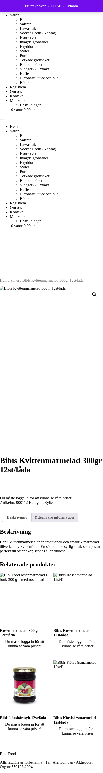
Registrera (18, 87)
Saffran (26, 24)
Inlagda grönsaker (34, 42)
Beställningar (30, 105)
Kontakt (16, 96)
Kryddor (27, 46)
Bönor (25, 82)
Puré (23, 55)
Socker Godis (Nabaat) (38, 33)
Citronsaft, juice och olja (39, 78)
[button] (94, 294)
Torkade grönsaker (35, 60)
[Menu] (2, 119)
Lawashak (28, 28)
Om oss (16, 91)
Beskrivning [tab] (17, 517)
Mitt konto (18, 100)
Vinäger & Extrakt (34, 69)
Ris (22, 19)
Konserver (28, 37)
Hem (4, 280)
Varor (14, 15)
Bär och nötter (31, 64)
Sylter (24, 51)
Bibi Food (8, 754)
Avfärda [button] (71, 6)
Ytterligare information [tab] (54, 517)
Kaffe (24, 73)
